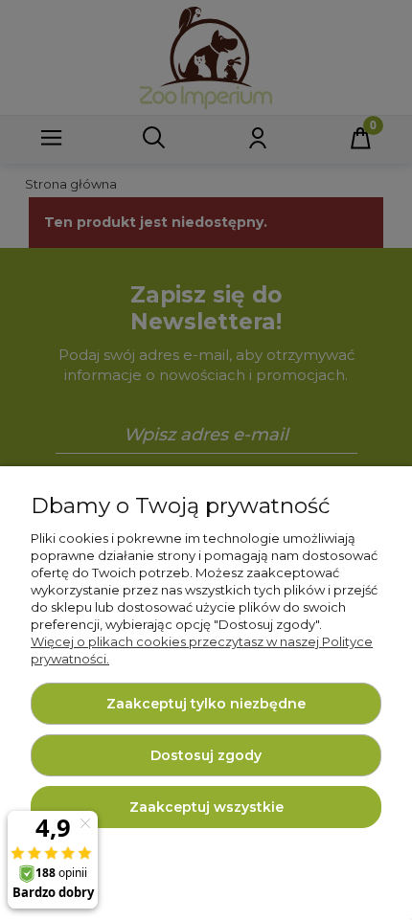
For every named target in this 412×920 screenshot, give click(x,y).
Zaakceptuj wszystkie (206, 807)
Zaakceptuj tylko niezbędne (206, 703)
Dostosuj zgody (206, 755)
